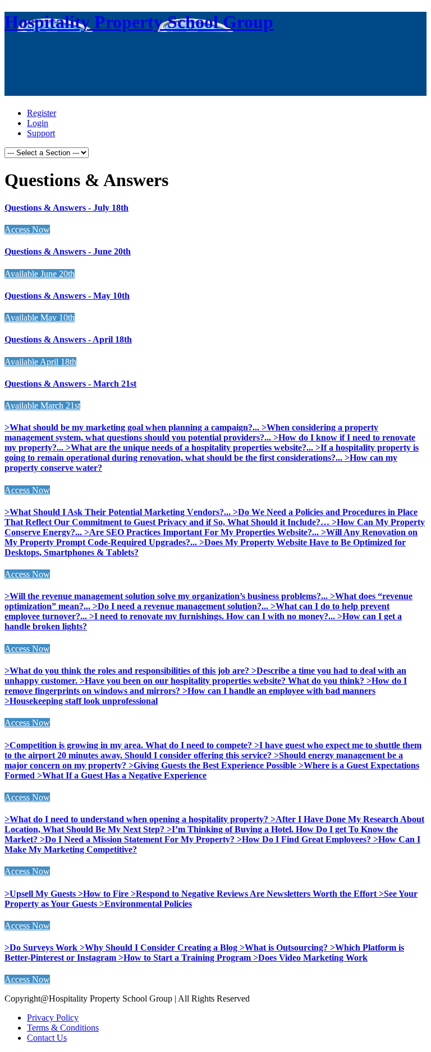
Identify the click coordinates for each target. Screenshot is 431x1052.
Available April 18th (40, 362)
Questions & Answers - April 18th (68, 339)
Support (41, 133)
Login (37, 123)
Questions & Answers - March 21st (70, 383)
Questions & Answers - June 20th (67, 251)
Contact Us (47, 1037)
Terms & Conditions (63, 1027)
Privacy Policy (53, 1017)
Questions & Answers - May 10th (67, 295)
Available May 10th (39, 317)
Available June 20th (39, 274)
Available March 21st (42, 405)
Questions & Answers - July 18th (66, 207)
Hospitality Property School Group (138, 22)
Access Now (27, 229)
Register (41, 113)
